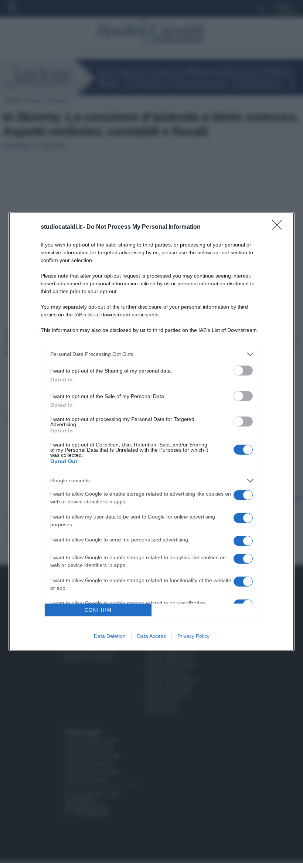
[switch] (243, 371)
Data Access (151, 636)
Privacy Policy (193, 636)
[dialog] (151, 431)
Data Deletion (110, 636)
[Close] (279, 227)
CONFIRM (98, 610)
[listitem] (151, 354)
